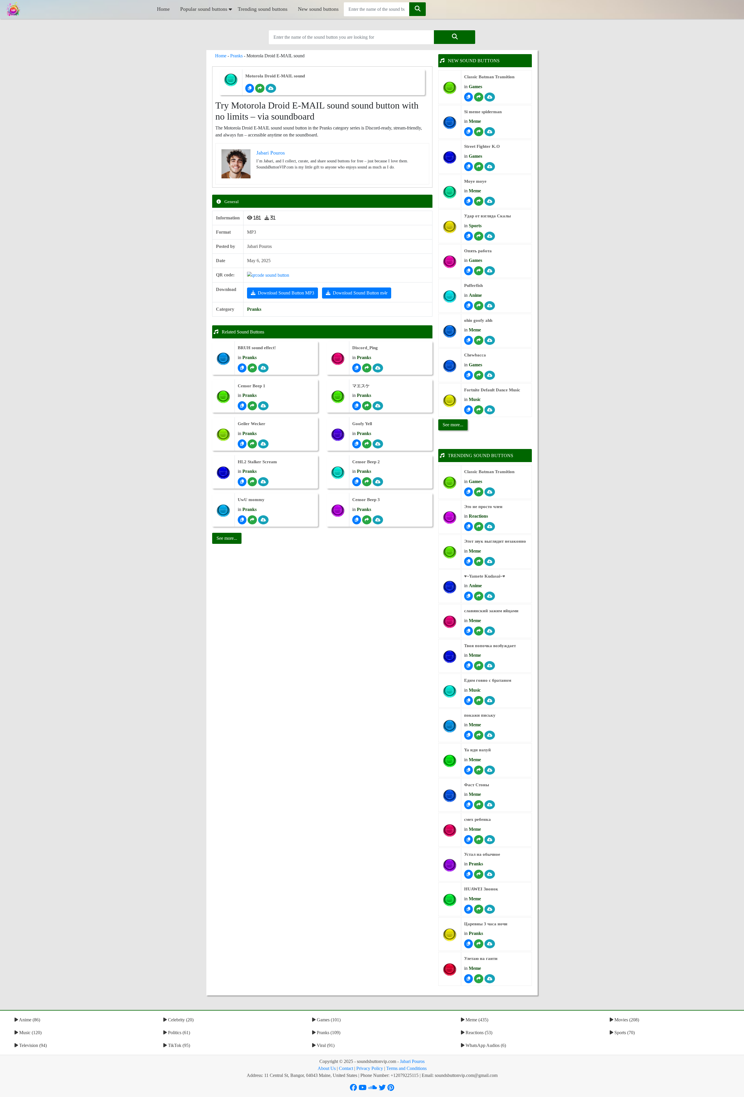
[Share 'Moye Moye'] (478, 201)
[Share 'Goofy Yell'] (366, 443)
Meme (475, 121)
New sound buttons (318, 9)
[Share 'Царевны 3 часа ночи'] (478, 943)
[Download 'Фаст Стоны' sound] (489, 804)
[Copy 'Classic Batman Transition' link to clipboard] (468, 97)
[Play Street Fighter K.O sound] (450, 157)
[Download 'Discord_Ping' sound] (378, 367)
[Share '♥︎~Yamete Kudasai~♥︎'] (478, 596)
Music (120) (30, 1032)
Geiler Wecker (251, 423)
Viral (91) (325, 1045)
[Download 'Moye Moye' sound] (489, 201)
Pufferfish (473, 285)
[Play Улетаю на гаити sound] (450, 969)
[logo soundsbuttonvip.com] (13, 9)
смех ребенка (477, 819)
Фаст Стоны (476, 784)
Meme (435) (476, 1019)
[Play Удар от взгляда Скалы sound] (450, 227)
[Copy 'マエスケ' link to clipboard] (356, 405)
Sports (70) (624, 1032)
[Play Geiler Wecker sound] (223, 434)
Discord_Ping (365, 347)
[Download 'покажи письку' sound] (489, 735)
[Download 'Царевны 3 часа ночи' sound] (489, 943)
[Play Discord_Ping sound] (338, 358)
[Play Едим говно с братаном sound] (450, 691)
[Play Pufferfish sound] (450, 296)
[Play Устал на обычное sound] (450, 865)
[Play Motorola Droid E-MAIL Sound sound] (231, 79)
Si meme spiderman (483, 111)
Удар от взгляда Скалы (487, 216)
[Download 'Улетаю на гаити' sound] (489, 978)
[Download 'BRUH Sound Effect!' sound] (263, 367)
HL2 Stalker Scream (257, 461)
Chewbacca (475, 355)
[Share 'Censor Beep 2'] (366, 481)
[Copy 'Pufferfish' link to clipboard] (468, 305)
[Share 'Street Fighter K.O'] (478, 166)
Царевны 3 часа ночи (485, 924)
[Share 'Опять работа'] (478, 270)
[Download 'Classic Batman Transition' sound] (489, 97)
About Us (327, 1068)
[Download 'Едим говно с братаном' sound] (489, 700)
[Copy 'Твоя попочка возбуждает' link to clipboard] (468, 665)
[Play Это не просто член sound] (450, 517)
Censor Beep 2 (366, 461)
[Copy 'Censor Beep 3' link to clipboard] (356, 519)
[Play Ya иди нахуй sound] (450, 761)
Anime (475, 295)
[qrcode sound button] (268, 274)
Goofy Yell (362, 423)
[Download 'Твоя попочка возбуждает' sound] (489, 665)
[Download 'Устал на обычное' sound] (489, 874)
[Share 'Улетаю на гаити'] (478, 978)
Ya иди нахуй (477, 750)
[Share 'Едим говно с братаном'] (478, 700)
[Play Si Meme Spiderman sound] (450, 122)
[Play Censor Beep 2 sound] (338, 472)
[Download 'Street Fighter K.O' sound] (489, 166)
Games (475, 86)
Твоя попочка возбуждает (490, 645)
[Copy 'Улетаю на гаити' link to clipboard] (468, 978)
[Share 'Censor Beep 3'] (366, 519)
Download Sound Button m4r (360, 292)
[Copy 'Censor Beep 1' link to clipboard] (242, 405)
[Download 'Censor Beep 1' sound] (263, 405)
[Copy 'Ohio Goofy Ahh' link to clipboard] (468, 340)
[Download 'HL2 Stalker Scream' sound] (263, 481)
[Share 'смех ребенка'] (478, 839)
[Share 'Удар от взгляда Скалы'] (478, 236)
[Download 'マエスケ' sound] (378, 405)
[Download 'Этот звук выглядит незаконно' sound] (489, 561)
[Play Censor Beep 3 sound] (338, 510)
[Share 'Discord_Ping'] (366, 367)
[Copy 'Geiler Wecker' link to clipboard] (242, 443)
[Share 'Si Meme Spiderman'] (478, 131)
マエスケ (361, 386)
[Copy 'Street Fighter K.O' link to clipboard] (468, 166)
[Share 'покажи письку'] (478, 735)
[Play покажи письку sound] (450, 726)
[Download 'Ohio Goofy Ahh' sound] (489, 340)
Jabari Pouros (412, 1061)
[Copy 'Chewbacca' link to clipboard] (468, 375)
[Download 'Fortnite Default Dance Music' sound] (489, 409)
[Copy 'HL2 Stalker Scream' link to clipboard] (242, 481)
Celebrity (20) (180, 1019)
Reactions (478, 516)
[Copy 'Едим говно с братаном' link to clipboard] (468, 700)
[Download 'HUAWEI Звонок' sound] (489, 909)
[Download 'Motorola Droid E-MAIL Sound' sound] (271, 88)
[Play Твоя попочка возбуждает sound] (450, 656)
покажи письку (480, 715)
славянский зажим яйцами (491, 610)
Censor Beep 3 (366, 499)
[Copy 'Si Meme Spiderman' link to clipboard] (468, 131)
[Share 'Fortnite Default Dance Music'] (478, 409)
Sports (475, 225)
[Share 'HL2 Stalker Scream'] (252, 481)
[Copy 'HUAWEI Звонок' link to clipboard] (468, 909)
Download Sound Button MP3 (286, 292)
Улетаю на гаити (481, 958)
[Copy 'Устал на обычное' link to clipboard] (468, 874)
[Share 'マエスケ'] (366, 405)
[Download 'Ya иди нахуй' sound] (489, 770)
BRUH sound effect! (257, 347)
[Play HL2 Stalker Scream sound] (223, 472)
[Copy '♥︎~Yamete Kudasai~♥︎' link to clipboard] (468, 596)
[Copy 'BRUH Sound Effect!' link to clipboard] (242, 367)
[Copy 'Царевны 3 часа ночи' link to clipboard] (468, 943)
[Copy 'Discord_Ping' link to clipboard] (356, 367)
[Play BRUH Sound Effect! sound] (223, 358)
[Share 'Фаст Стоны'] (478, 804)
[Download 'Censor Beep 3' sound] (378, 519)
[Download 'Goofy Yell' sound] (378, 443)
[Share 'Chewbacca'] (478, 375)
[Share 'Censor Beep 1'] (252, 405)
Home (163, 9)
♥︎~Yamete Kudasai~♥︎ (484, 576)
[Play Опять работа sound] (450, 261)
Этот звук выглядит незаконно (495, 541)
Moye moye (475, 181)
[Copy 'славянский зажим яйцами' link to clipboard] (468, 631)
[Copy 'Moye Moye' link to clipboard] (468, 201)
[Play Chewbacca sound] (450, 366)
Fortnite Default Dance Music (492, 390)
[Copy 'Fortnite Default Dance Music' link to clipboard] (468, 409)
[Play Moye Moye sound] (450, 192)
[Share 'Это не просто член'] (478, 526)
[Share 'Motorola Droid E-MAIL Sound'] (259, 88)
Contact (346, 1068)
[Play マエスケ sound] (338, 396)
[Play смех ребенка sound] (450, 830)
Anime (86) (29, 1019)
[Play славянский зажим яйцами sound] (450, 622)
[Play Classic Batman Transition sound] (450, 88)
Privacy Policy (369, 1068)
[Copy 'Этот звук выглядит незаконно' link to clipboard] (468, 561)
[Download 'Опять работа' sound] (489, 270)
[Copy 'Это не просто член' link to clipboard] (468, 526)
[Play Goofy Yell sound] (338, 434)
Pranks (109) (328, 1032)
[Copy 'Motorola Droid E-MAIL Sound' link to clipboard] (249, 88)
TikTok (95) (178, 1045)
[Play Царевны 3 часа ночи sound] (450, 934)
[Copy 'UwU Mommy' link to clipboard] (242, 519)
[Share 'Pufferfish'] (478, 305)
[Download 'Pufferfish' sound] (489, 305)
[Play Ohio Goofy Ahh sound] (450, 331)
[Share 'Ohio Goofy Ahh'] (478, 340)
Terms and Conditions (406, 1068)
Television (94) (32, 1045)
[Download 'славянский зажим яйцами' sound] (489, 631)
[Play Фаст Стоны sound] (450, 795)
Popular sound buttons (203, 9)
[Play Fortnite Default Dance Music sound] (450, 400)
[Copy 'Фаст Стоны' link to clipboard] (468, 804)
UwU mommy (251, 499)
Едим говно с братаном (487, 680)
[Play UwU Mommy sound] (223, 510)
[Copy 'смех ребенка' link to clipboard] (468, 839)
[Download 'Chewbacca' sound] (489, 375)
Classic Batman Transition (489, 76)
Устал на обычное (482, 854)
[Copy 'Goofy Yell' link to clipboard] (356, 443)
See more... (453, 424)
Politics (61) (178, 1032)
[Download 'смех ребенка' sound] (489, 839)
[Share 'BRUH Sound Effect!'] (252, 367)
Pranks (236, 55)
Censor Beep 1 (251, 386)
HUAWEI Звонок (481, 889)
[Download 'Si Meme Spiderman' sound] (489, 131)
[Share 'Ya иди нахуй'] (478, 770)
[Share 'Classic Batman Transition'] (478, 97)
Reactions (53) (478, 1032)
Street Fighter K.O (482, 146)
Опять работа (478, 250)
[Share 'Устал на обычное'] (478, 874)
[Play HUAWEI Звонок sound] (450, 900)
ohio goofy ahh (478, 320)
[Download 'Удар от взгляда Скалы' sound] (489, 236)
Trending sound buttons (262, 9)
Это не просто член (483, 506)
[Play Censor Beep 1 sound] (223, 396)
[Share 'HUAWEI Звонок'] (478, 909)
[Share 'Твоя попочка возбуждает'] (478, 665)
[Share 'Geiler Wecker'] (252, 443)
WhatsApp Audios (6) (485, 1045)
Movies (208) (626, 1019)
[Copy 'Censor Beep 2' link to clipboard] (356, 481)
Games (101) (328, 1019)
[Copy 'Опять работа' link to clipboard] (468, 270)
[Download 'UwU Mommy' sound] (263, 519)
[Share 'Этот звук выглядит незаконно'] (478, 561)
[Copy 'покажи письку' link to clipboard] (468, 735)
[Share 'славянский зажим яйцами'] (478, 631)
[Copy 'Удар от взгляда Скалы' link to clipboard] (468, 236)
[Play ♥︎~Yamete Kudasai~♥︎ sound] (450, 587)
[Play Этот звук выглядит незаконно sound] (450, 552)
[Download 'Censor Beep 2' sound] (378, 481)
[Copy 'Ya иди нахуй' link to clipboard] (468, 770)
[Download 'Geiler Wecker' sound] (263, 443)
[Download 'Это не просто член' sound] (489, 526)
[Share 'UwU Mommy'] (252, 519)
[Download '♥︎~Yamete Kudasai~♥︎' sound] (489, 596)
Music (475, 399)
